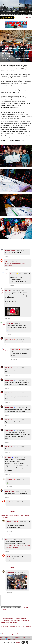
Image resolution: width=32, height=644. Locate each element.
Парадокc (10, 479)
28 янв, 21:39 (20, 479)
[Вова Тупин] (3, 572)
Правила (25, 607)
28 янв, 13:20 (23, 274)
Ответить (7, 256)
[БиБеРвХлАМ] (2, 339)
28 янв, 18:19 (20, 380)
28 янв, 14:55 (18, 323)
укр (27, 17)
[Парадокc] (3, 479)
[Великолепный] (2, 491)
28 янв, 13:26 (16, 290)
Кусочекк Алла (11, 521)
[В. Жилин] (2, 457)
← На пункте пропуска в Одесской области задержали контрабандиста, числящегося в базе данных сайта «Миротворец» (15, 620)
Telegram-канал (11, 639)
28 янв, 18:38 (20, 420)
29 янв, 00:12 (15, 556)
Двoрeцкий (14, 349)
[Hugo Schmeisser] (2, 251)
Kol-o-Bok (8, 290)
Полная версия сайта (5, 637)
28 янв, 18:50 (20, 430)
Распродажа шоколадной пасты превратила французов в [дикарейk (17, 546)
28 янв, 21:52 (19, 491)
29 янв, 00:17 (15, 502)
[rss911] (2, 261)
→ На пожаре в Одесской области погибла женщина (16, 626)
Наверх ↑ (4, 609)
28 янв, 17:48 (25, 349)
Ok (23, 642)
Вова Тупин (10, 572)
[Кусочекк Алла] (3, 522)
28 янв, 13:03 (20, 250)
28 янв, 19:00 (20, 447)
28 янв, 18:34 (20, 393)
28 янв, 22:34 (18, 540)
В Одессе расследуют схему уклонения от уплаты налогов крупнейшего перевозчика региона (9, 13)
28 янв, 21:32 (18, 457)
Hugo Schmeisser (10, 250)
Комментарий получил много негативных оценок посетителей (15, 516)
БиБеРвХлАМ (9, 339)
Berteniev (12, 274)
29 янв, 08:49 (19, 572)
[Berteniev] (5, 274)
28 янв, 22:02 (23, 521)
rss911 (7, 261)
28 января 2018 (8, 46)
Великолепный (9, 491)
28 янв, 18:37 (20, 407)
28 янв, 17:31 (20, 339)
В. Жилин (8, 457)
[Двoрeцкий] (6, 350)
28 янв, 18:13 (20, 368)
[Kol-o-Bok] (2, 294)
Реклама (16, 28)
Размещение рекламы (16, 637)
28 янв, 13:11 (13, 261)
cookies (18, 642)
